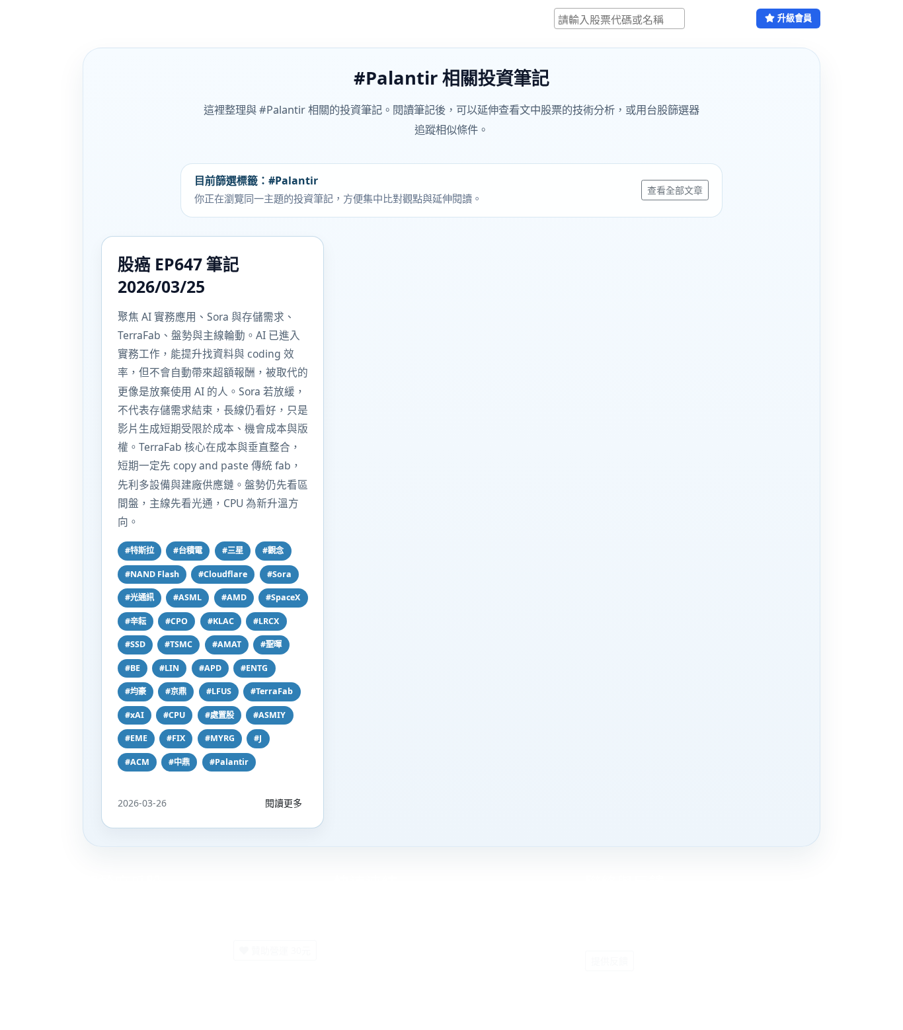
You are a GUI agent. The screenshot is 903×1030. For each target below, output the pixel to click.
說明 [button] (315, 18)
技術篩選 (159, 18)
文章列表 (273, 18)
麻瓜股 (102, 18)
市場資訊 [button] (212, 18)
